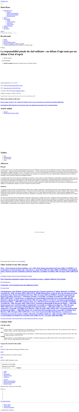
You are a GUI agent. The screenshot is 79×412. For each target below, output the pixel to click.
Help (5, 373)
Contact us (6, 377)
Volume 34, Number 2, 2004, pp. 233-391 (14, 43)
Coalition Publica (11, 21)
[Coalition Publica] (5, 401)
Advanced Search (8, 26)
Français (6, 27)
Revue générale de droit (9, 42)
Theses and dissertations (13, 13)
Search (2, 31)
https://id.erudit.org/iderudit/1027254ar (13, 85)
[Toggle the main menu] (1, 4)
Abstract (6, 111)
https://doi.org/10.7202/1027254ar (12, 88)
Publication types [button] (8, 10)
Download (22, 261)
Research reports (11, 16)
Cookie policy (7, 406)
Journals (9, 12)
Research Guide (7, 375)
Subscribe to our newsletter (8, 366)
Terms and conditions (9, 407)
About (8, 19)
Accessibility (7, 374)
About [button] (5, 19)
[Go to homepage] (4, 1)
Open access (10, 23)
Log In (5, 17)
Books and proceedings (12, 14)
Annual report (10, 24)
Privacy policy (7, 404)
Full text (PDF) (7, 113)
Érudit (8, 20)
